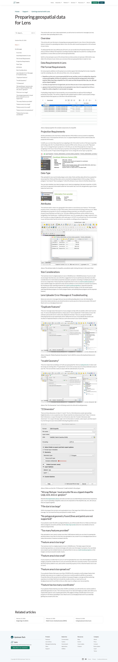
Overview (19, 52)
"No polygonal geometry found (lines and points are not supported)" (24, 97)
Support (25, 11)
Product (80, 646)
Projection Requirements (23, 61)
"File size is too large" (22, 92)
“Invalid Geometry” (21, 80)
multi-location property (86, 281)
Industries (58, 2)
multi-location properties (73, 285)
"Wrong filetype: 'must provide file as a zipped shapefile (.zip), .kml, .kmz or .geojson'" (24, 87)
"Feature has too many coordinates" (22, 113)
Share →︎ (17, 44)
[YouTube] (86, 659)
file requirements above (52, 498)
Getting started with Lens (40, 11)
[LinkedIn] (83, 659)
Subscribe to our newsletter (20, 647)
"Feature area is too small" (23, 107)
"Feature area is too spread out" (24, 110)
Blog (79, 639)
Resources (81, 2)
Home (52, 2)
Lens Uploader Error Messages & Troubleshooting (24, 73)
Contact (95, 2)
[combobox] (25, 33)
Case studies (81, 644)
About (88, 2)
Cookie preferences (102, 659)
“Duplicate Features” (21, 77)
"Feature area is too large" (23, 104)
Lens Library (49, 641)
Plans (47, 646)
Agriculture (64, 646)
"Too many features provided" (24, 101)
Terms (95, 651)
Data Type (19, 64)
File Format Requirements (23, 58)
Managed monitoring (51, 644)
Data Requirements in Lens (23, 55)
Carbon (63, 641)
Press (95, 641)
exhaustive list (85, 364)
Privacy (94, 659)
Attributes (19, 67)
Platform (66, 2)
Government (65, 644)
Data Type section (71, 524)
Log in (101, 2)
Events (79, 641)
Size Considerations (21, 70)
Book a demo (97, 646)
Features (48, 639)
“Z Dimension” (20, 83)
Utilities (64, 648)
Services (73, 2)
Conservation (65, 639)
